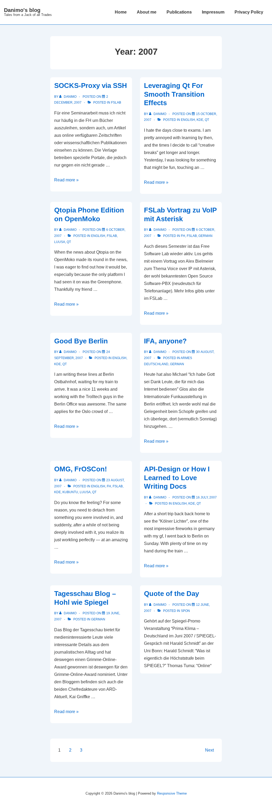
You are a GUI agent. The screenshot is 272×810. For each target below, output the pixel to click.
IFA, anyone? (165, 341)
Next (209, 750)
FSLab (116, 102)
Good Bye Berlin (81, 341)
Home (121, 12)
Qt (207, 120)
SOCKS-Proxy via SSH (90, 85)
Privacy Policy (249, 12)
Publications (179, 12)
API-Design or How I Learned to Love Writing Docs (177, 477)
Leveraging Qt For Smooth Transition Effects (174, 94)
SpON (185, 611)
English (188, 120)
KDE (200, 120)
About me (146, 12)
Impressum (213, 12)
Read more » (66, 180)
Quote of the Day (171, 594)
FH (183, 236)
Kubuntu (70, 492)
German (205, 236)
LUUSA (59, 242)
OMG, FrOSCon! (80, 469)
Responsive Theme (172, 793)
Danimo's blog (22, 10)
